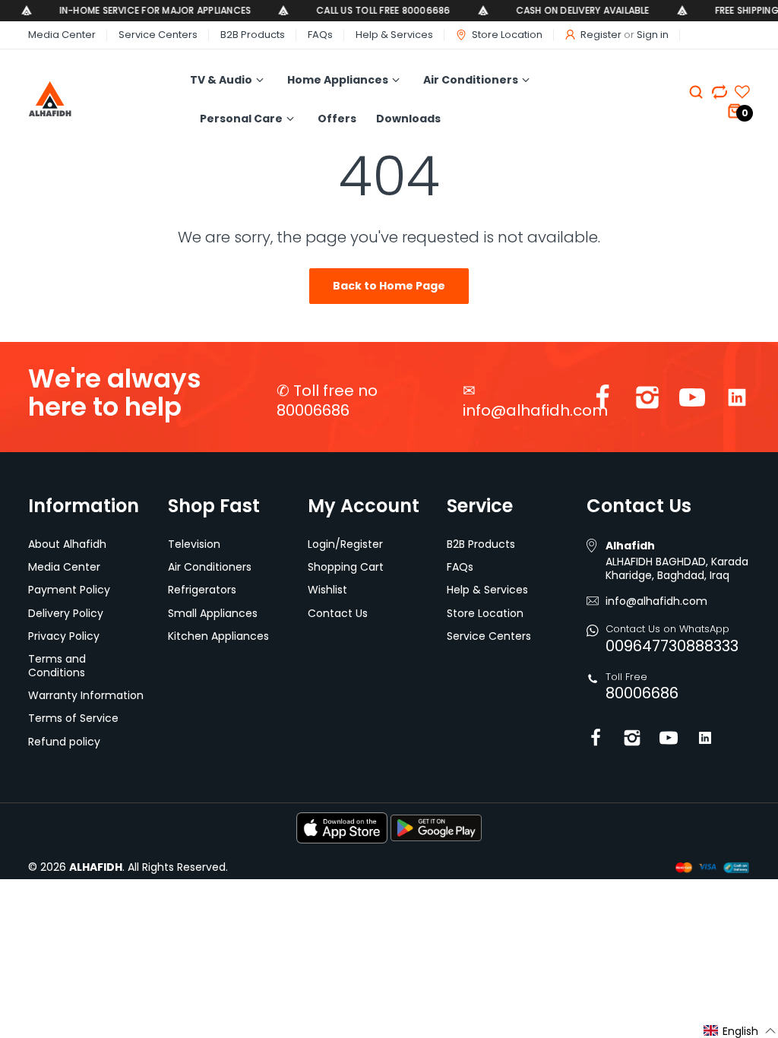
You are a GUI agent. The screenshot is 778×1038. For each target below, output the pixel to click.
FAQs (320, 34)
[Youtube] (692, 401)
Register (600, 34)
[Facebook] (602, 401)
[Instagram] (647, 401)
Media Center (62, 34)
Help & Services (394, 34)
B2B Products (252, 34)
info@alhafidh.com (535, 410)
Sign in (653, 34)
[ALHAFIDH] (92, 99)
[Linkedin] (737, 401)
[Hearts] (719, 92)
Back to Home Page (389, 285)
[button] (740, 1031)
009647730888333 (672, 646)
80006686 (642, 693)
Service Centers (158, 34)
